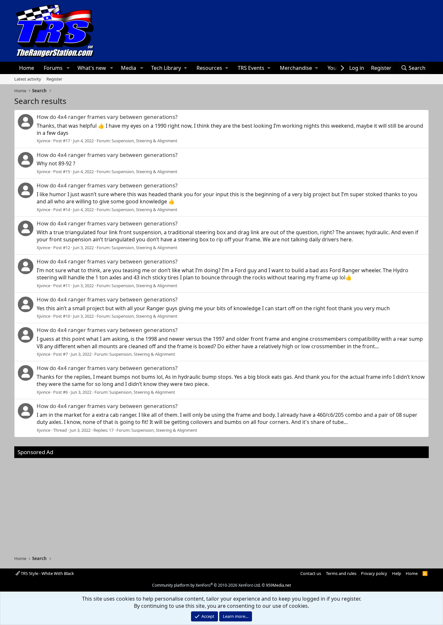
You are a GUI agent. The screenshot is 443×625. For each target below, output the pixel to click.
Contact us (310, 573)
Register (54, 79)
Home (26, 67)
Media (128, 67)
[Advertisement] (221, 503)
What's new (92, 67)
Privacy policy (374, 573)
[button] (68, 68)
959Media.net (278, 585)
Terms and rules (341, 573)
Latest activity (27, 79)
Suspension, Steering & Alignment (144, 141)
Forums (53, 67)
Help (396, 573)
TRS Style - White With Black (47, 573)
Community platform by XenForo (206, 585)
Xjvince (43, 141)
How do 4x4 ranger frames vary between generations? (107, 117)
